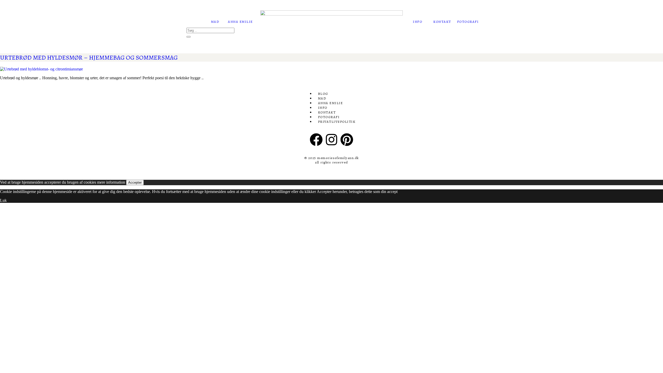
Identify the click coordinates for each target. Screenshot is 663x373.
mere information (111, 182)
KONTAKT (442, 21)
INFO (417, 21)
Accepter (135, 182)
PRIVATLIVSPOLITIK (337, 121)
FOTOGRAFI (468, 21)
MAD (215, 21)
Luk (3, 200)
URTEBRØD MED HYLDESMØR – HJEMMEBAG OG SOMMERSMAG (89, 57)
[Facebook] (316, 139)
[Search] (188, 37)
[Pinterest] (346, 139)
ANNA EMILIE (240, 21)
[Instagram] (331, 139)
